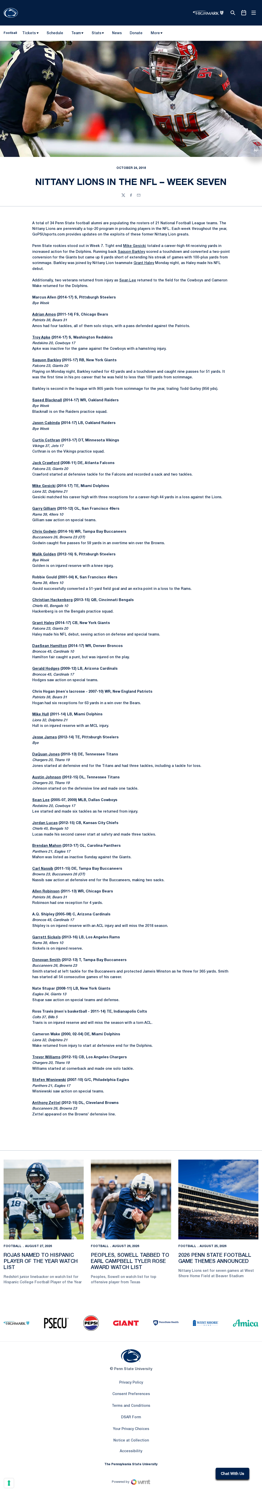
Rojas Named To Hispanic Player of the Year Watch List (41, 1261)
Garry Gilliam (44, 509)
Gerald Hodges (45, 668)
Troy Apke (41, 337)
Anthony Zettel (46, 1103)
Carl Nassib (42, 869)
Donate (136, 34)
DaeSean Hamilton (49, 646)
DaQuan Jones (46, 754)
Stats (96, 33)
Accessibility (131, 1451)
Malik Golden (44, 554)
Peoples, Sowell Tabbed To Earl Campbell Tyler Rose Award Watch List (130, 1261)
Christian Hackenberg (52, 600)
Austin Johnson (46, 777)
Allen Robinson (46, 891)
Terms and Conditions (131, 1406)
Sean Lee (127, 280)
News (117, 33)
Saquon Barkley (131, 252)
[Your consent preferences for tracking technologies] (9, 1483)
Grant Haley (144, 263)
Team (76, 33)
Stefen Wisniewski (49, 1080)
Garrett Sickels (46, 937)
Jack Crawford (45, 463)
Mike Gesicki (134, 246)
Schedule (55, 33)
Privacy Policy (131, 1382)
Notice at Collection (131, 1440)
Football (12, 1246)
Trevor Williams (46, 1057)
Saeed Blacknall (47, 400)
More (155, 33)
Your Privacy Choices (131, 1429)
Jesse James (44, 737)
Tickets (29, 33)
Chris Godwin (44, 531)
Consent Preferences (131, 1394)
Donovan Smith (46, 960)
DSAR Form (131, 1417)
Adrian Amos (44, 314)
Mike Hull (40, 714)
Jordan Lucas (45, 823)
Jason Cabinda (46, 423)
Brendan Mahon (46, 846)
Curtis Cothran (46, 440)
